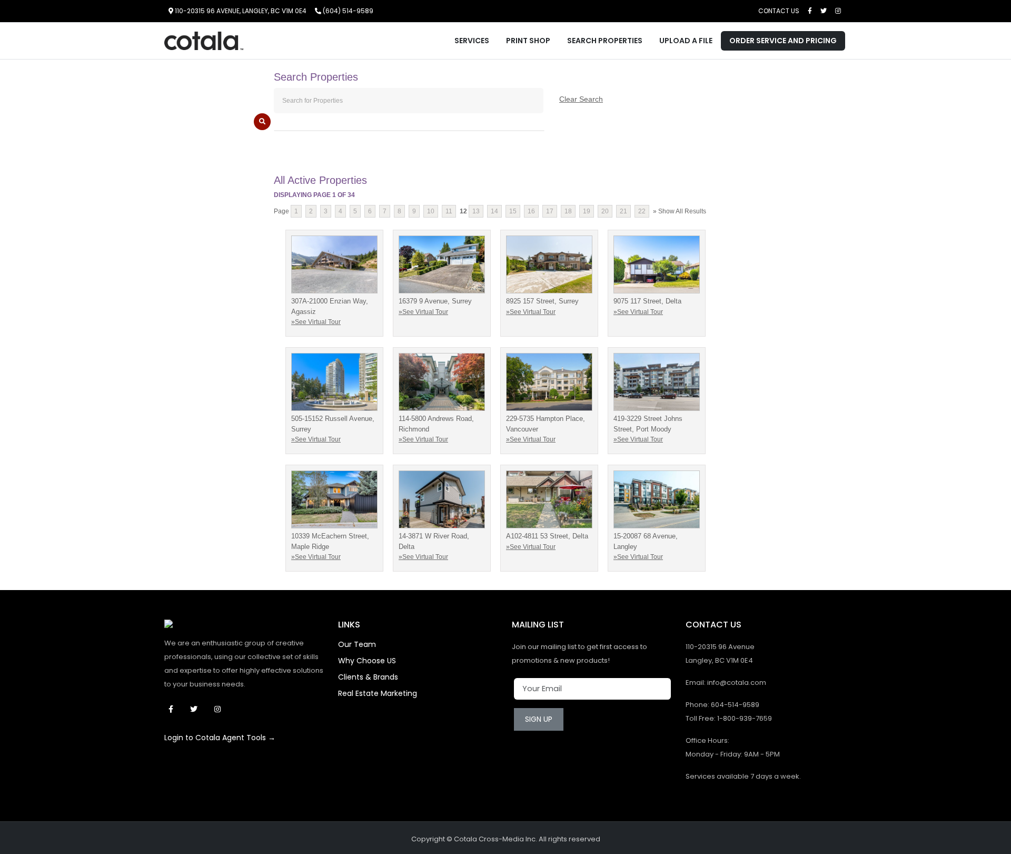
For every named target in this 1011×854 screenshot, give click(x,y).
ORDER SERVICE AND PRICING (783, 40)
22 (642, 211)
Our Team (357, 644)
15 (513, 211)
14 (494, 211)
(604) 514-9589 (347, 10)
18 (568, 211)
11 (448, 211)
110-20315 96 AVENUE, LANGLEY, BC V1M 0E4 (239, 10)
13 (476, 211)
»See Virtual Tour (316, 322)
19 (586, 211)
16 (531, 211)
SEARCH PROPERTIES (604, 40)
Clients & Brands (368, 677)
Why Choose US (367, 660)
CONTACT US (778, 10)
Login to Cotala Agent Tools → (219, 737)
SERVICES (471, 40)
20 (605, 211)
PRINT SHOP (528, 40)
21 (623, 211)
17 (549, 211)
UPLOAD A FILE (685, 40)
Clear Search (581, 99)
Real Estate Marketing (377, 693)
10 (430, 211)
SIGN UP (538, 719)
